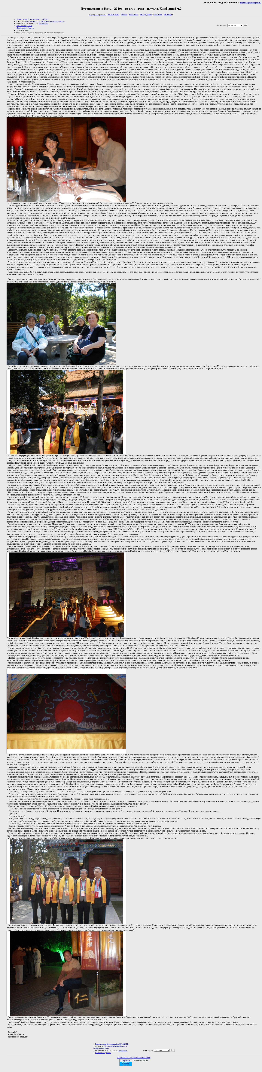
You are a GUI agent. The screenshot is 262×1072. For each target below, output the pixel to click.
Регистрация (113, 14)
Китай (29, 26)
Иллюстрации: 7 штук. (25, 28)
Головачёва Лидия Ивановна (37, 21)
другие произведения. (250, 3)
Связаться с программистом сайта (133, 1057)
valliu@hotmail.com (56, 21)
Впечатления (21, 26)
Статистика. (43, 24)
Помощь (168, 14)
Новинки (158, 14)
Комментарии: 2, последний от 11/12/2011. (33, 19)
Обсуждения (146, 14)
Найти (124, 14)
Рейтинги (133, 14)
